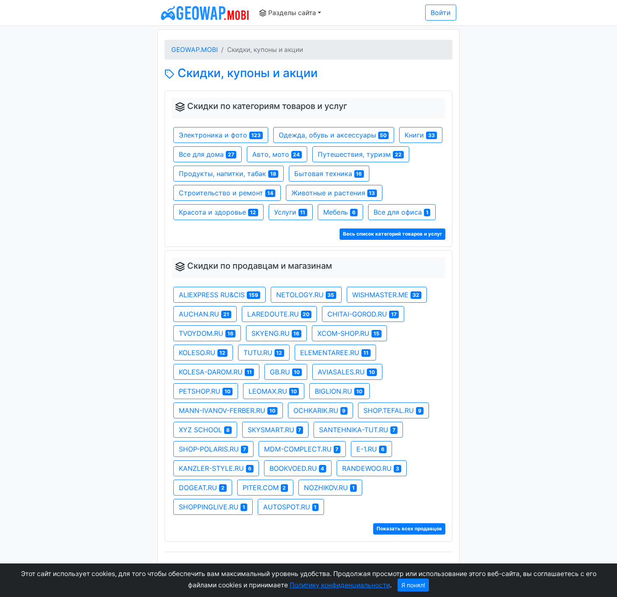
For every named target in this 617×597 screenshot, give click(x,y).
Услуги (290, 212)
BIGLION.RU (338, 391)
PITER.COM (264, 487)
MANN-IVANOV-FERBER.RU (227, 410)
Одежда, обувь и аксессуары (333, 135)
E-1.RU (370, 449)
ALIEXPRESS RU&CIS (218, 295)
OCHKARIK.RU (319, 410)
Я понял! (413, 585)
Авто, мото (276, 154)
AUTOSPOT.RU (290, 507)
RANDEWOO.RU (370, 468)
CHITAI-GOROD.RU (362, 314)
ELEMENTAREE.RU (334, 352)
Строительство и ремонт (226, 193)
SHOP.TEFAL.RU (392, 410)
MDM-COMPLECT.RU (301, 449)
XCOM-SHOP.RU (348, 333)
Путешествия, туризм (360, 154)
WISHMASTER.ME (385, 295)
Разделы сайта (291, 13)
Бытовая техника (328, 173)
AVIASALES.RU (346, 372)
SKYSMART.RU (274, 430)
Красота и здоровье (217, 212)
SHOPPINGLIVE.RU (212, 507)
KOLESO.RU (202, 352)
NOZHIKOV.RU (329, 487)
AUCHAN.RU (204, 314)
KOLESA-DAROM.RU (215, 372)
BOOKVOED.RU (296, 468)
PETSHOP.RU (204, 391)
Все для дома (206, 154)
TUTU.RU (262, 352)
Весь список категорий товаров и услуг (392, 234)
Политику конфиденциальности (340, 585)
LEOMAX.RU (272, 391)
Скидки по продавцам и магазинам (259, 266)
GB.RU (285, 372)
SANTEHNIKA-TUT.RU (357, 430)
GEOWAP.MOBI (194, 50)
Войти (441, 12)
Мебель (339, 212)
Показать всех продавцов (409, 529)
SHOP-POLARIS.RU (212, 449)
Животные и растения (333, 193)
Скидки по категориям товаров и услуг (267, 106)
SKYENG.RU (275, 333)
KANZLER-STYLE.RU (215, 468)
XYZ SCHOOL (204, 430)
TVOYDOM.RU (206, 333)
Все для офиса (401, 212)
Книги (420, 135)
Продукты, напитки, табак (227, 173)
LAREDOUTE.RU (278, 314)
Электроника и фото (220, 135)
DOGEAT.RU (202, 487)
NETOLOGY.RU (305, 295)
